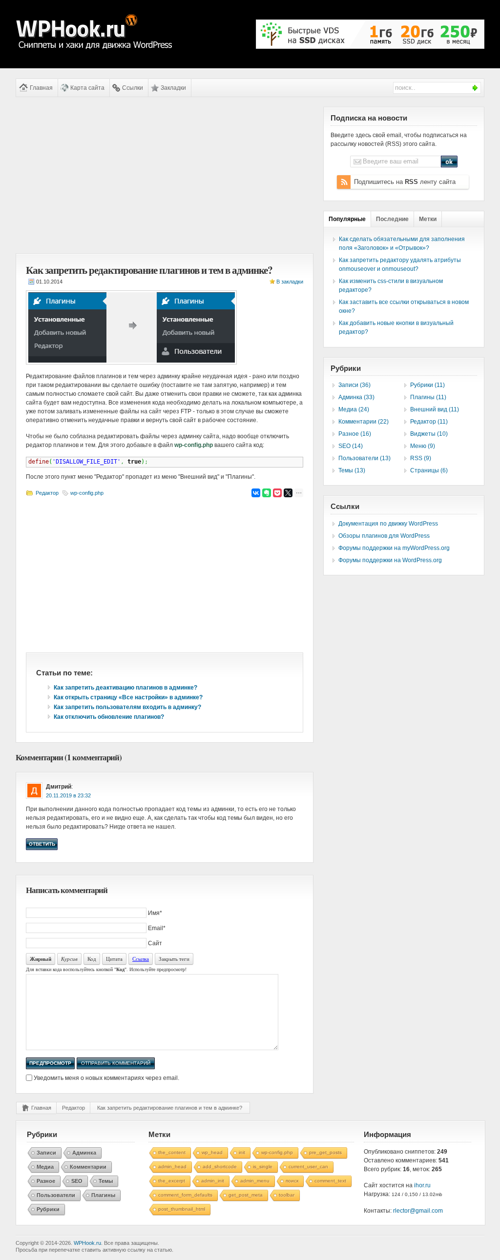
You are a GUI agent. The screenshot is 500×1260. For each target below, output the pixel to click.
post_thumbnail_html (181, 1209)
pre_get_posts (325, 1152)
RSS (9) (420, 458)
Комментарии (88, 1167)
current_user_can (308, 1166)
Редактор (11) (429, 421)
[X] (288, 492)
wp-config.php (87, 493)
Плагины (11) (428, 397)
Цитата (114, 958)
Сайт (155, 943)
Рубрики (48, 1209)
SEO (77, 1181)
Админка (84, 1153)
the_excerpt (171, 1180)
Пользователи (56, 1195)
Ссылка (140, 958)
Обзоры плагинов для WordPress (384, 535)
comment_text (330, 1180)
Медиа (45, 1167)
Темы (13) (351, 470)
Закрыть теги (174, 958)
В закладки (289, 282)
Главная (41, 87)
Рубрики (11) (427, 385)
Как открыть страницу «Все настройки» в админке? (128, 697)
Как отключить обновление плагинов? (109, 716)
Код (91, 958)
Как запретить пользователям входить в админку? (127, 707)
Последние (392, 219)
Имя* (155, 913)
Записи (46, 1153)
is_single (262, 1166)
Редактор (47, 493)
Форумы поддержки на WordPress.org (390, 560)
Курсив (69, 958)
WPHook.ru (87, 1243)
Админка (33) (356, 397)
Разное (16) (354, 433)
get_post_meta (246, 1195)
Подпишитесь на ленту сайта (405, 181)
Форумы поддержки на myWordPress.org (394, 548)
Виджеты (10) (429, 433)
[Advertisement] (164, 175)
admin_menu (255, 1180)
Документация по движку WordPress (388, 523)
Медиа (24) (353, 409)
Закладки (173, 87)
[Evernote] (266, 492)
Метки (428, 219)
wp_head (212, 1152)
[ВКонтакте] (255, 492)
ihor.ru (422, 1185)
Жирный (40, 959)
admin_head (172, 1166)
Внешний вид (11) (434, 409)
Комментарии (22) (363, 421)
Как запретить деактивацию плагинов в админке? (125, 687)
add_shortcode (220, 1166)
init (242, 1152)
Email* (157, 928)
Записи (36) (354, 385)
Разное (46, 1181)
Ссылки (132, 87)
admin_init (212, 1180)
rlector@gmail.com (418, 1210)
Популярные (347, 219)
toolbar (286, 1195)
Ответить (42, 844)
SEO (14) (350, 446)
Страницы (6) (429, 470)
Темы (106, 1181)
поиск (292, 1180)
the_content (172, 1152)
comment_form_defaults (185, 1195)
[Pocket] (277, 492)
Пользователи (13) (364, 458)
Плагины (103, 1195)
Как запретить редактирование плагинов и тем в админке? (169, 1108)
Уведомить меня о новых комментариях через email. (106, 1078)
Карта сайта (87, 87)
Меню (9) (422, 446)
